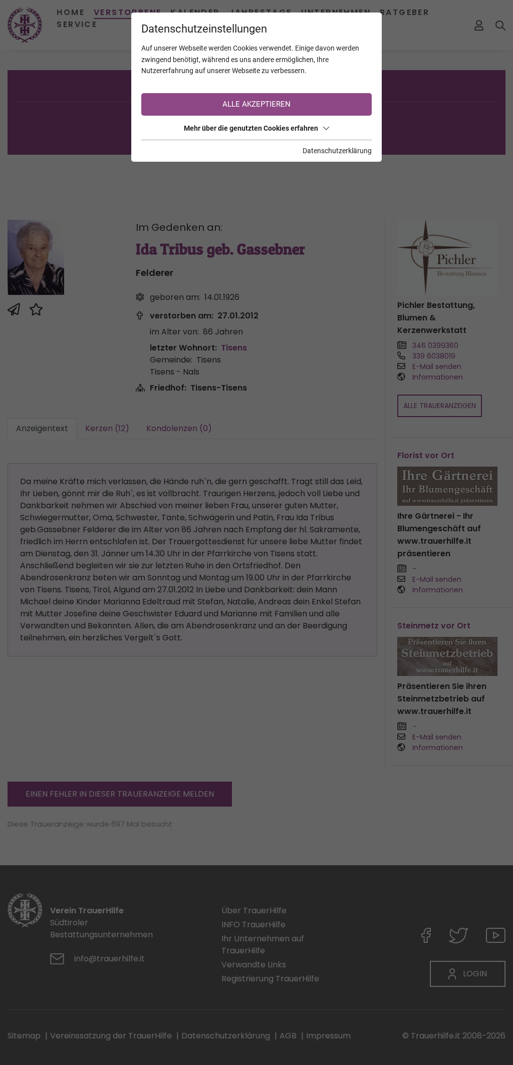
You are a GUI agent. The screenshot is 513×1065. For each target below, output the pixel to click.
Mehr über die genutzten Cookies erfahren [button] (251, 128)
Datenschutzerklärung (337, 151)
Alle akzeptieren (256, 104)
